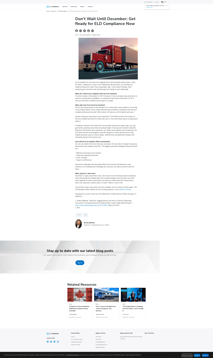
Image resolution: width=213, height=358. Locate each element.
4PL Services (98, 339)
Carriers (79, 215)
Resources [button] (74, 6)
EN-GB (164, 2)
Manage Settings (187, 355)
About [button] (82, 6)
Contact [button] (90, 6)
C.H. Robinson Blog (61, 11)
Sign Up (79, 263)
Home (48, 11)
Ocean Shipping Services (101, 344)
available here (149, 7)
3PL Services (98, 336)
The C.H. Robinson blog (76, 339)
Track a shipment (148, 2)
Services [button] (65, 6)
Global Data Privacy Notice (73, 355)
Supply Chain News (75, 344)
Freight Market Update (76, 342)
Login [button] (156, 2)
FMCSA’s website (125, 189)
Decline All (205, 355)
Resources (53, 11)
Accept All (197, 355)
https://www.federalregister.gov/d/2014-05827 (91, 205)
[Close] (167, 5)
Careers (73, 336)
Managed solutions (100, 347)
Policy (85, 215)
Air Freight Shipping (100, 342)
